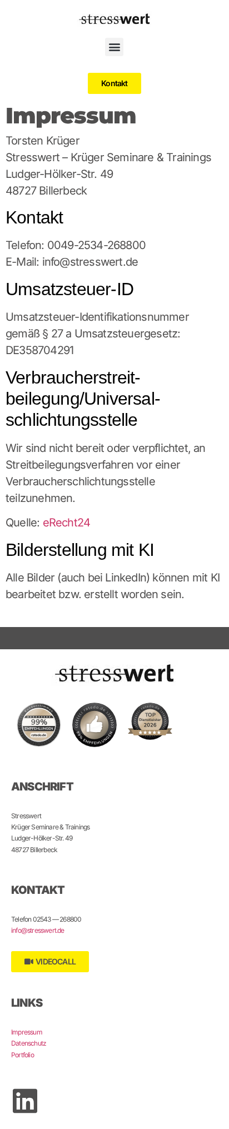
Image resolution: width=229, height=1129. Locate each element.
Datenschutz (28, 1043)
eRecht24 (67, 522)
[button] (114, 47)
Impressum (26, 1032)
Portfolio (22, 1055)
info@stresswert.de (37, 930)
